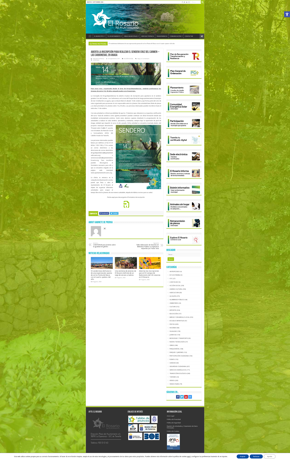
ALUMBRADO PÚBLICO (177, 299)
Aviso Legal (170, 416)
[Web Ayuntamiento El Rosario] (145, 19)
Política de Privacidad (174, 419)
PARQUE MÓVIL (175, 349)
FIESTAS (172, 324)
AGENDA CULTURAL (176, 289)
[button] (287, 14)
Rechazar (256, 456)
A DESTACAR (174, 282)
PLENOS (172, 359)
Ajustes (269, 456)
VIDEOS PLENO (174, 384)
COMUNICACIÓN (175, 36)
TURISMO (173, 377)
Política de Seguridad (174, 423)
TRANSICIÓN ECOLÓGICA (178, 373)
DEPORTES (173, 310)
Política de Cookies (173, 431)
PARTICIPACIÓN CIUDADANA (179, 356)
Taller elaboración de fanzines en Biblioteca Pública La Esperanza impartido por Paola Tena (147, 245)
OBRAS (172, 345)
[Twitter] (184, 2)
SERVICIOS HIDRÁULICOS (178, 370)
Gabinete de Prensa (98, 58)
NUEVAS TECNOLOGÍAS (177, 342)
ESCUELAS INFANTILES (177, 321)
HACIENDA (173, 328)
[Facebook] (182, 2)
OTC (171, 278)
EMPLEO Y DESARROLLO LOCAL (180, 317)
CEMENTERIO (174, 303)
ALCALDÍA (173, 296)
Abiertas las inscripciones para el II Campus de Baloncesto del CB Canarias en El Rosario (149, 274)
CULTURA (173, 306)
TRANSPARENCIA (161, 36)
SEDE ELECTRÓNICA (147, 36)
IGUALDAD (173, 331)
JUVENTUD (173, 335)
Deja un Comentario (143, 58)
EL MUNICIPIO (99, 36)
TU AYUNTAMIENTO (114, 36)
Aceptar (242, 456)
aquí (188, 456)
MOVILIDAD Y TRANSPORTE (179, 338)
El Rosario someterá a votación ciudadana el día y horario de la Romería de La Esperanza (136, 43)
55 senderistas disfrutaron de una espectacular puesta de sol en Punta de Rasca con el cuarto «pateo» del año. (101, 275)
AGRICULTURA (174, 292)
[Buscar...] (202, 2)
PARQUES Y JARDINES (176, 352)
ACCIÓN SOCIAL (128, 58)
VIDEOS (172, 380)
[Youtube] (187, 2)
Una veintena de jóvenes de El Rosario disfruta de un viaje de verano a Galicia (125, 273)
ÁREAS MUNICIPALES (131, 36)
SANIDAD (173, 363)
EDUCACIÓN (174, 314)
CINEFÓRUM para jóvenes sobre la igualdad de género (104, 245)
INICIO (90, 36)
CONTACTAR (189, 36)
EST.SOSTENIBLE (175, 275)
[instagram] (189, 2)
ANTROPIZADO (175, 271)
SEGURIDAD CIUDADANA (178, 366)
